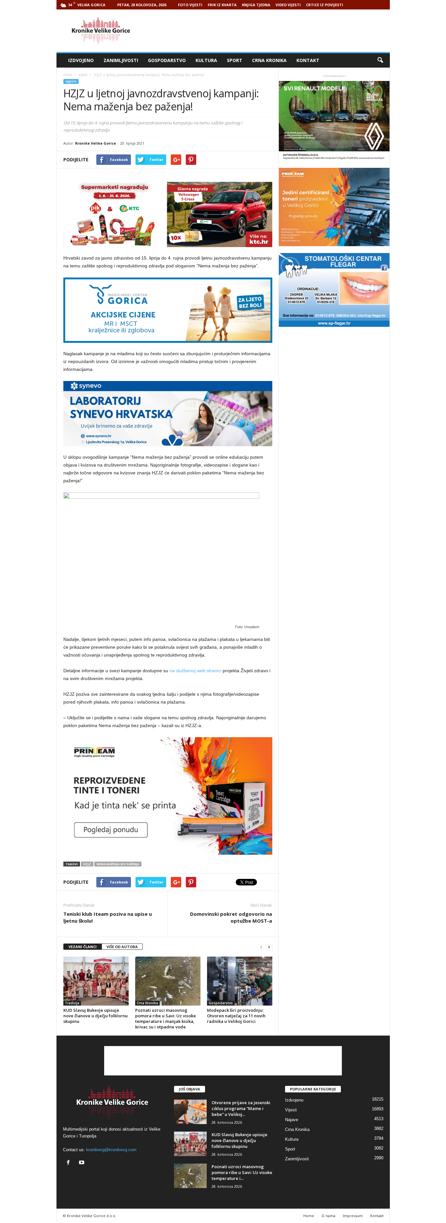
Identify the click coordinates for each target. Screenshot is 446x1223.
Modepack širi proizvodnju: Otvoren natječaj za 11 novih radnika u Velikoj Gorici (236, 1015)
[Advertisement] (271, 30)
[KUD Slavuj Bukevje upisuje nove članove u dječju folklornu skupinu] (96, 981)
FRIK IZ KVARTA (222, 4)
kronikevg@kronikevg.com (111, 1149)
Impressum (353, 1215)
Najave (291, 1119)
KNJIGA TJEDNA (256, 4)
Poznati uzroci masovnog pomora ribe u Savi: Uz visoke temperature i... (242, 1172)
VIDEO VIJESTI (288, 4)
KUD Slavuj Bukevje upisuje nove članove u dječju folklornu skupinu (95, 1015)
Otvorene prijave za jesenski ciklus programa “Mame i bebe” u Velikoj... (241, 1108)
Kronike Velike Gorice (95, 143)
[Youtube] (82, 1163)
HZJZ (87, 864)
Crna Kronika (269, 60)
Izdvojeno (81, 60)
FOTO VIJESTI (190, 4)
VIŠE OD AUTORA (122, 946)
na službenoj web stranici (195, 670)
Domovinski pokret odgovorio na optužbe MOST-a (231, 917)
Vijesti (71, 81)
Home (67, 74)
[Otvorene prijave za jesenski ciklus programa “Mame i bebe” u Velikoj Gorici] (190, 1112)
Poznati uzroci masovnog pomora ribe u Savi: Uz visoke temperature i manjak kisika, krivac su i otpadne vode (165, 1018)
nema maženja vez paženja (118, 864)
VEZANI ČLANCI (83, 946)
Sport (234, 60)
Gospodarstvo (167, 60)
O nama (328, 1215)
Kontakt (307, 60)
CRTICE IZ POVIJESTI (324, 4)
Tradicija (72, 1003)
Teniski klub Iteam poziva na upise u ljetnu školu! (107, 917)
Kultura (206, 60)
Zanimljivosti (121, 60)
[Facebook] (69, 1163)
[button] (380, 60)
